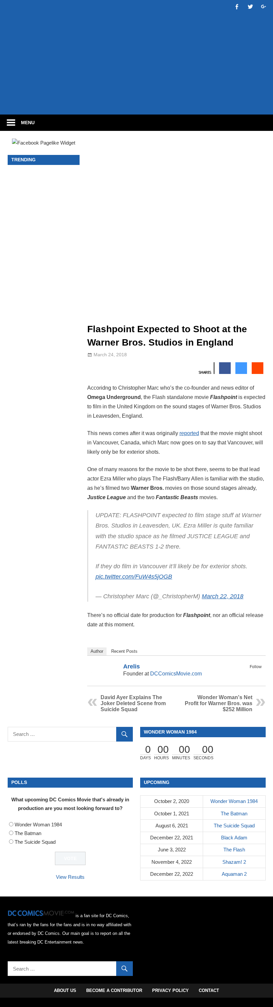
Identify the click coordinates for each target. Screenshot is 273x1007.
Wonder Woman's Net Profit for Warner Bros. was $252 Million (218, 703)
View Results (70, 877)
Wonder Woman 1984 (38, 824)
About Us (65, 990)
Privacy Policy (170, 990)
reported (189, 433)
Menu (28, 122)
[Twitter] (257, 674)
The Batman (28, 833)
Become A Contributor (114, 990)
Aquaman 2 (234, 874)
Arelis (131, 666)
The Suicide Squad (35, 842)
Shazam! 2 (234, 862)
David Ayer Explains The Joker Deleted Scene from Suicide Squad (133, 703)
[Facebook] (249, 674)
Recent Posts (124, 651)
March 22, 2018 (222, 596)
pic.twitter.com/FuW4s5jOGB (134, 576)
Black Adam (234, 837)
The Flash (234, 849)
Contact (209, 990)
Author (97, 651)
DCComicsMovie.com (176, 673)
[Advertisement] (136, 89)
